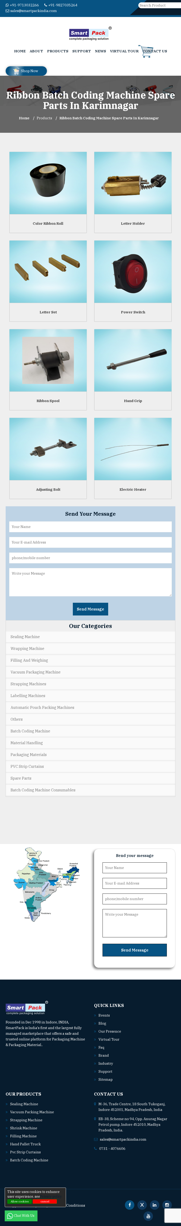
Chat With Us (24, 1216)
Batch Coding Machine (30, 731)
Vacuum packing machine (32, 1112)
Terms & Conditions (68, 1205)
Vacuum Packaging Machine (36, 672)
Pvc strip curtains (25, 1152)
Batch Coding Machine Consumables (43, 790)
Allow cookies (20, 1201)
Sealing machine (24, 1104)
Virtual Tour (124, 51)
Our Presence (110, 1031)
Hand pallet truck (25, 1144)
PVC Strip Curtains (27, 766)
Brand (104, 1055)
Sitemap (106, 1079)
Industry (106, 1063)
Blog (102, 1023)
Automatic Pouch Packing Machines (42, 707)
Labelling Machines (28, 695)
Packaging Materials (29, 754)
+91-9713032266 (24, 5)
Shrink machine (23, 1128)
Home (20, 51)
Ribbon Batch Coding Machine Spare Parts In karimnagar (109, 118)
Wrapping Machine (27, 648)
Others (17, 719)
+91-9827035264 (62, 5)
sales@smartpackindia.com (33, 10)
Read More (52, 1045)
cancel (45, 1201)
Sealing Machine (25, 636)
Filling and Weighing (29, 660)
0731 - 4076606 (112, 1148)
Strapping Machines (28, 684)
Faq (101, 1047)
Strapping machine (26, 1120)
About (36, 51)
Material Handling (27, 742)
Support (81, 51)
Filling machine (23, 1136)
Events (104, 1015)
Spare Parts (21, 778)
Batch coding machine (29, 1160)
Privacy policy (51, 1196)
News (100, 51)
